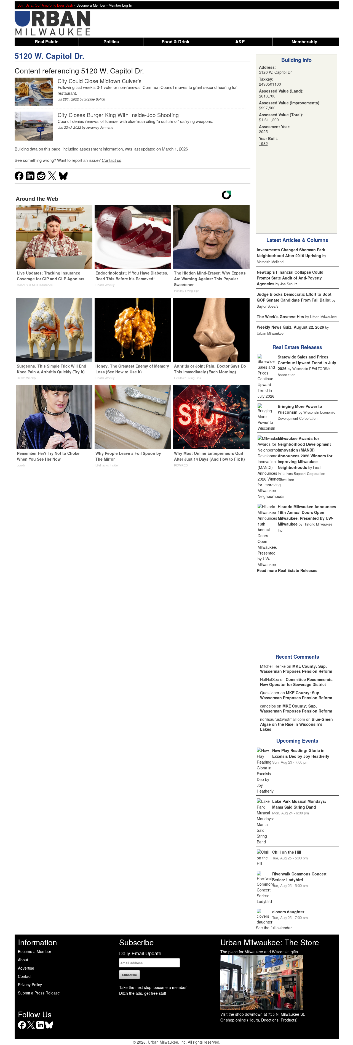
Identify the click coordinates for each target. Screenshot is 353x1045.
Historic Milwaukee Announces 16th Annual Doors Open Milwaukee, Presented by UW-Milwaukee (307, 515)
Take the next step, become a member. (153, 987)
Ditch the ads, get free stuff (142, 993)
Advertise (26, 968)
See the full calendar (274, 927)
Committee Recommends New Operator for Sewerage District (296, 682)
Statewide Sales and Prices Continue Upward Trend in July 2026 (307, 362)
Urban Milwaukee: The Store (269, 942)
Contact (24, 976)
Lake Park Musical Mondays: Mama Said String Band (299, 804)
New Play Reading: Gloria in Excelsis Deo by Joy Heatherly (300, 753)
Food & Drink (175, 41)
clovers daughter (288, 911)
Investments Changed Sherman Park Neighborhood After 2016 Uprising (291, 252)
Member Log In (120, 5)
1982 (263, 143)
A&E (240, 41)
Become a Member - (92, 5)
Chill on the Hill (286, 852)
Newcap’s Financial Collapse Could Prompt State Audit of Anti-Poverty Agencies (290, 277)
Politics (111, 41)
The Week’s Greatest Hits (280, 316)
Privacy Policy (30, 984)
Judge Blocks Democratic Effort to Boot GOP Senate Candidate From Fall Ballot (294, 297)
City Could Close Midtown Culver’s (99, 81)
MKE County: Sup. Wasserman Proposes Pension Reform (296, 668)
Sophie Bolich (94, 99)
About (23, 959)
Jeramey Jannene (99, 127)
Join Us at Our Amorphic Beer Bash (45, 5)
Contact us (111, 160)
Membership (304, 41)
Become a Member (34, 951)
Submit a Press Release (39, 993)
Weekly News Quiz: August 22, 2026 (290, 327)
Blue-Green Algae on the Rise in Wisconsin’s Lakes (296, 724)
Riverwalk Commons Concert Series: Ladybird (299, 876)
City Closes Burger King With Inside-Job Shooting (118, 115)
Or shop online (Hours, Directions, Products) (259, 1020)
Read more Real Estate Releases (287, 570)
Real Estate (46, 41)
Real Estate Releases (297, 347)
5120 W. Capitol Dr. (49, 55)
